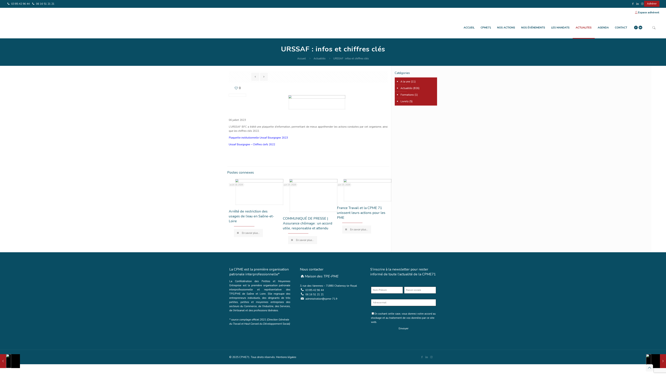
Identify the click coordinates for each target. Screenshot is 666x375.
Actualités (320, 58)
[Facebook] (633, 4)
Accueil (301, 58)
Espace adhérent (648, 12)
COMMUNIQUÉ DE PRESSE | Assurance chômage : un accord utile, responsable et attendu (307, 223)
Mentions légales (286, 357)
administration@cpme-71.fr (321, 299)
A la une (405, 81)
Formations (407, 95)
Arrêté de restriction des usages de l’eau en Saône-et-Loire (251, 216)
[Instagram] (642, 4)
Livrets (404, 101)
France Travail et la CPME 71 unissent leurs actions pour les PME (361, 213)
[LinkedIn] (637, 4)
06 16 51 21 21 (44, 4)
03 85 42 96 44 (20, 4)
